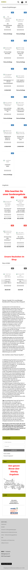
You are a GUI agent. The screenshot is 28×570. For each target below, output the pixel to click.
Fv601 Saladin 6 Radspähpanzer (20, 81)
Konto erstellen (7, 453)
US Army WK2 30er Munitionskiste (20, 281)
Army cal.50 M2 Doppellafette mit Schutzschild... (7, 110)
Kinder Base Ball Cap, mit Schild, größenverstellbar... (21, 210)
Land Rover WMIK (7, 165)
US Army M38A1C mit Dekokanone (20, 25)
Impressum (3, 524)
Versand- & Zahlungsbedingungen (8, 529)
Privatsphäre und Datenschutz (7, 540)
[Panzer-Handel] (3, 2)
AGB (2, 537)
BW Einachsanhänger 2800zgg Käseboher (8, 25)
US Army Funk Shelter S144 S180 (20, 138)
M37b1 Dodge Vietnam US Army (20, 53)
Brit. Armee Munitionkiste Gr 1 (20, 238)
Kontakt (3, 527)
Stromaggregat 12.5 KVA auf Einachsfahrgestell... (8, 82)
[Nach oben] (23, 567)
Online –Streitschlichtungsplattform (9, 535)
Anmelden (14, 450)
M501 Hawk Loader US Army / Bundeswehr (20, 110)
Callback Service (4, 542)
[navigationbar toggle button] (26, 2)
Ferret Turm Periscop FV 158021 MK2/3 (7, 281)
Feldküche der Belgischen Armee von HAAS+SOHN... (7, 138)
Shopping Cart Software (9, 568)
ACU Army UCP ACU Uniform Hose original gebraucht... (7, 210)
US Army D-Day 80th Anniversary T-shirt (7, 238)
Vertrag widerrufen (6, 563)
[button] (3, 281)
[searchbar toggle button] (18, 2)
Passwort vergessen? (8, 455)
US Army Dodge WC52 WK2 (7, 52)
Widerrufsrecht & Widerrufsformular (9, 532)
